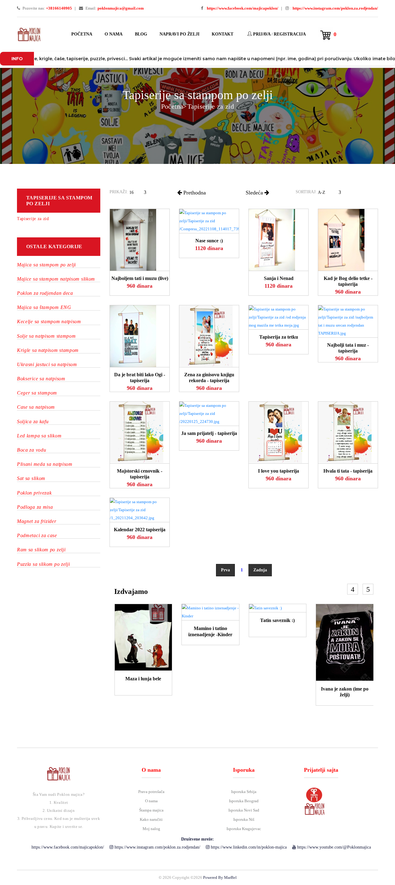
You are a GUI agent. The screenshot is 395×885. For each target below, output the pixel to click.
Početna (81, 34)
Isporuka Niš (243, 819)
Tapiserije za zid (210, 106)
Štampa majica (151, 810)
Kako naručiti (151, 819)
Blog (141, 34)
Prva (225, 570)
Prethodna (194, 193)
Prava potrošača (151, 791)
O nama (114, 34)
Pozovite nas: (47, 8)
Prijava (261, 34)
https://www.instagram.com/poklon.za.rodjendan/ (156, 847)
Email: (114, 8)
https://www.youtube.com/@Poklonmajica (333, 847)
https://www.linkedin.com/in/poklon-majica (248, 847)
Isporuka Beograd (244, 801)
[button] (140, 193)
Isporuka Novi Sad (243, 810)
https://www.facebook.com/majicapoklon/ (67, 847)
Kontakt (222, 34)
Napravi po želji (179, 34)
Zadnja (260, 570)
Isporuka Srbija (243, 791)
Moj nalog (151, 828)
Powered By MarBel (220, 877)
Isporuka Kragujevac (244, 828)
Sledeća (255, 193)
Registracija (290, 34)
